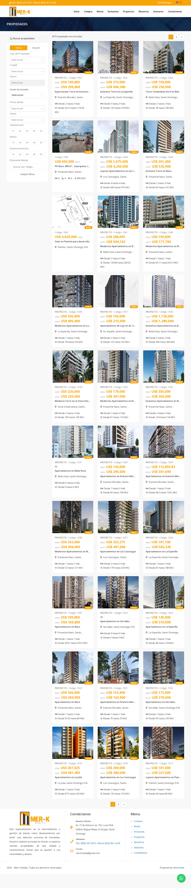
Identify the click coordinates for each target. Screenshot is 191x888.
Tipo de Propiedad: (20, 53)
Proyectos (128, 11)
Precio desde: (16, 102)
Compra (88, 11)
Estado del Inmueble (19, 89)
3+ (27, 130)
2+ (20, 130)
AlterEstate (178, 867)
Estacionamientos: (19, 148)
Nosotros (144, 11)
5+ (41, 130)
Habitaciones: (17, 125)
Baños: (13, 136)
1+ (13, 130)
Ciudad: (13, 65)
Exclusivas (113, 11)
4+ (34, 130)
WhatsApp (165, 2)
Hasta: (13, 113)
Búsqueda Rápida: (19, 160)
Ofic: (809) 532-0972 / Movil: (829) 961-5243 (34, 2)
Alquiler (36, 47)
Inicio (76, 11)
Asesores (158, 11)
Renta (100, 11)
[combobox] (11, 60)
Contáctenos (175, 11)
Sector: (13, 76)
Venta (19, 47)
